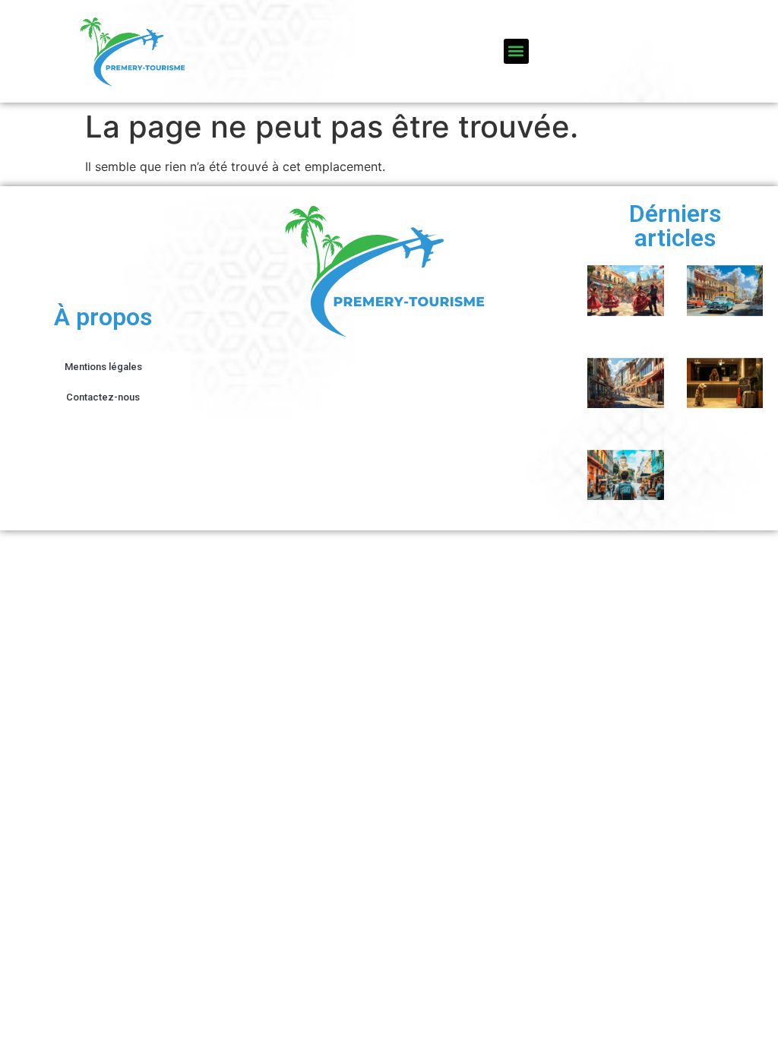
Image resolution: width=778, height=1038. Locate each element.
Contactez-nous (103, 397)
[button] (516, 51)
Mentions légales (103, 366)
